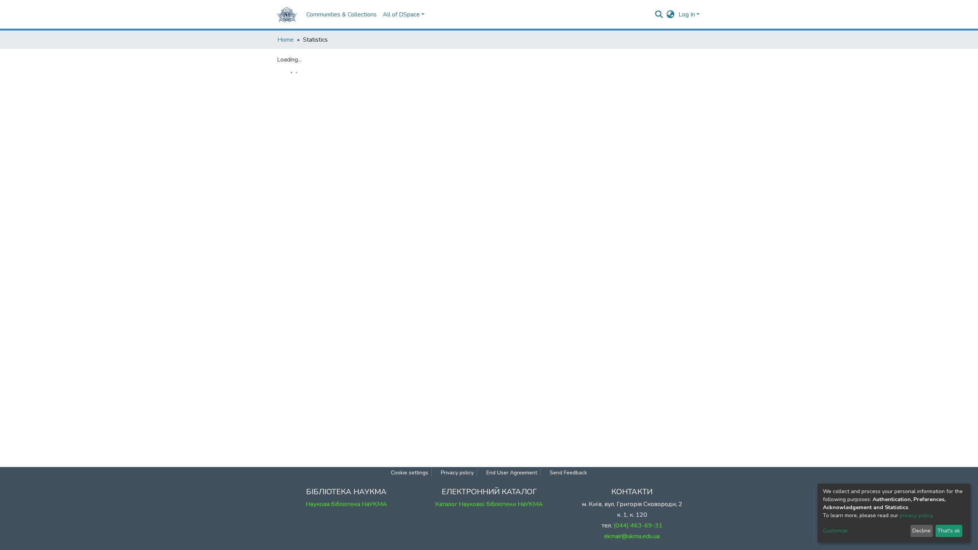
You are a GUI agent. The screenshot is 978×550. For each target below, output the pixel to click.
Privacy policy (457, 472)
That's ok (949, 530)
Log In (686, 14)
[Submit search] (659, 14)
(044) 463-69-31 (638, 525)
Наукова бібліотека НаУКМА (346, 504)
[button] (670, 14)
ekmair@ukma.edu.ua (632, 536)
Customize (835, 530)
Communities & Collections (341, 14)
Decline (921, 530)
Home (285, 40)
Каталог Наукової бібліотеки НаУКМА (489, 504)
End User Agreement (511, 472)
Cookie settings (409, 472)
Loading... (289, 59)
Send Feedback (568, 472)
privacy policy (916, 515)
